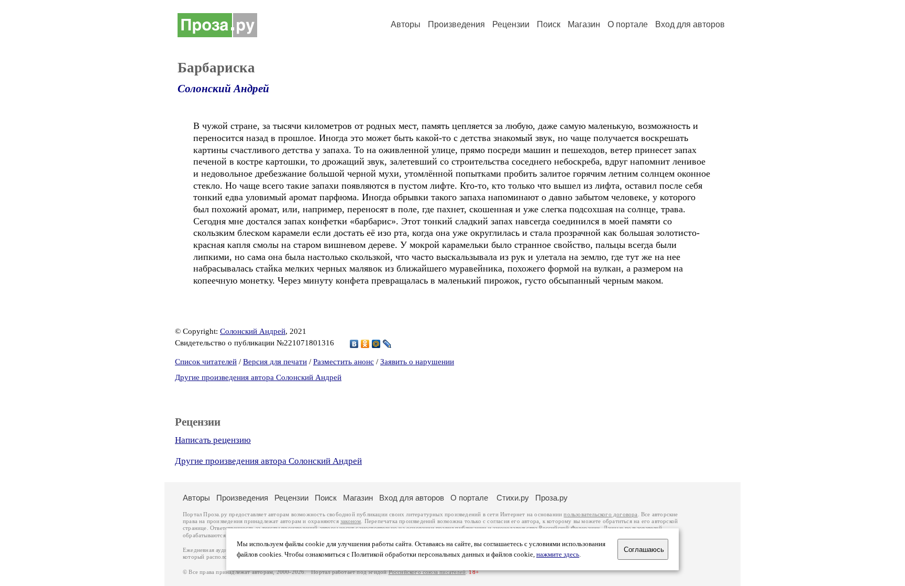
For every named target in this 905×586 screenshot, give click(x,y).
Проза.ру (551, 497)
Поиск (548, 24)
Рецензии (510, 24)
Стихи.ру (512, 497)
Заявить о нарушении (417, 361)
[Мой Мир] (376, 344)
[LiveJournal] (387, 344)
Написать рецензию (213, 440)
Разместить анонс (343, 361)
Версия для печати (275, 361)
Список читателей (206, 361)
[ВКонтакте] (354, 344)
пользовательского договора (600, 514)
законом (350, 521)
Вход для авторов (690, 24)
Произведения (456, 24)
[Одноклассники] (365, 344)
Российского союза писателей (427, 572)
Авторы (406, 24)
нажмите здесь (557, 554)
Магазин (584, 24)
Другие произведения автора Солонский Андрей (258, 377)
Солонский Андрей (223, 88)
